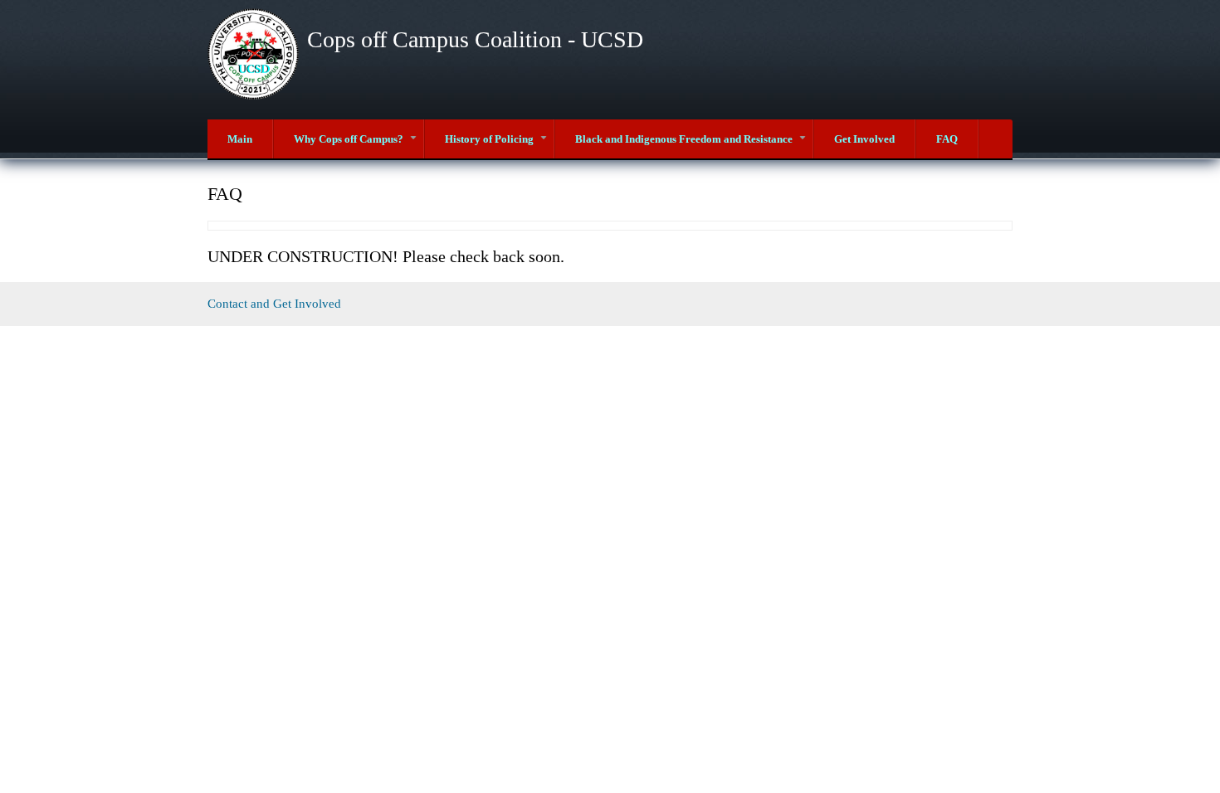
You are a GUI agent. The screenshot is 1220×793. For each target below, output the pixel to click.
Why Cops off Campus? (358, 145)
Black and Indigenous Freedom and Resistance (694, 145)
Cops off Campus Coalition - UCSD (475, 39)
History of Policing (499, 145)
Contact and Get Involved (274, 303)
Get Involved (864, 139)
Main (239, 139)
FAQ (947, 139)
